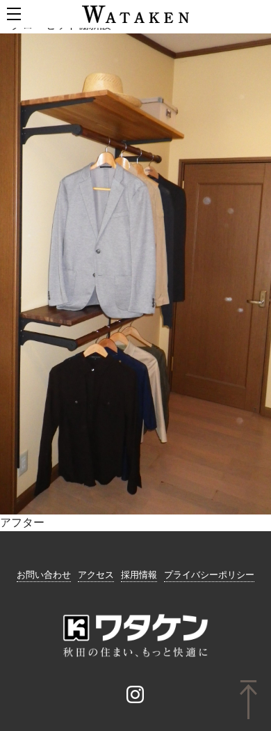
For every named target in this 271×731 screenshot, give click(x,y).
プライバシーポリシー (209, 574)
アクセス (96, 574)
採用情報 (139, 574)
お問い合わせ (44, 574)
